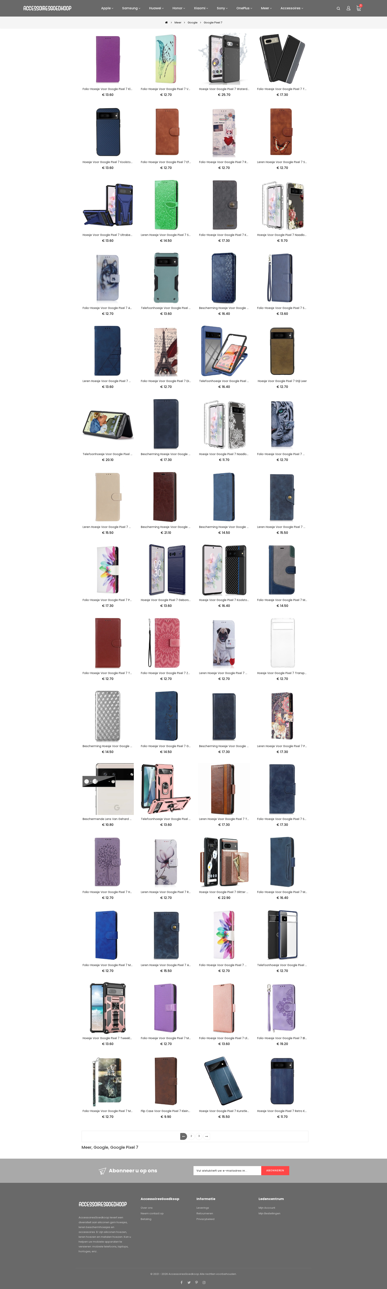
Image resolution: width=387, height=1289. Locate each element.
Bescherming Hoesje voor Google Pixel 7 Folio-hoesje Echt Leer (185, 527)
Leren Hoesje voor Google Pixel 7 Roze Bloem (172, 892)
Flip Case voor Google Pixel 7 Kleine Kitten (170, 1111)
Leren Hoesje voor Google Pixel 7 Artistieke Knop (174, 965)
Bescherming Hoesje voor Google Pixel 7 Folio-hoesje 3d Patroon (244, 308)
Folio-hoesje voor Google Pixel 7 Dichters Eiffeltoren (177, 381)
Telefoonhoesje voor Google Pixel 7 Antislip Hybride (176, 308)
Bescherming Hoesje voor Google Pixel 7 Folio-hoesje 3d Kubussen (129, 746)
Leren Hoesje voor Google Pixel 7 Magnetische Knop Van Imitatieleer (305, 527)
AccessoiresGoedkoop (184, 1274)
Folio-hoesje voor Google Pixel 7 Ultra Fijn (227, 1038)
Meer (178, 22)
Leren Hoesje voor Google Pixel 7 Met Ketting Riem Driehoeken (126, 381)
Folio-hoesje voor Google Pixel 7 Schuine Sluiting (291, 308)
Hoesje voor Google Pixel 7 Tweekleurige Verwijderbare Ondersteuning (132, 1038)
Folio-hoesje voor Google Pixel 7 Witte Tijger (288, 454)
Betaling (146, 1219)
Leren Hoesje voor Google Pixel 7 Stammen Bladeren (177, 235)
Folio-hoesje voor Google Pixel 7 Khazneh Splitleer (234, 235)
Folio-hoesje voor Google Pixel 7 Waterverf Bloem (234, 965)
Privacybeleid (205, 1219)
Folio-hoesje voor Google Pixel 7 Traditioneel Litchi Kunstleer (125, 673)
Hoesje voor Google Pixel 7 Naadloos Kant (228, 454)
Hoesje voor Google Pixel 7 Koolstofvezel (111, 162)
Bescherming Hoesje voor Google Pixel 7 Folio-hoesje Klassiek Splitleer (189, 454)
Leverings (203, 1208)
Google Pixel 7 (213, 22)
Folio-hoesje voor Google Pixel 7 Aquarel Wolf (114, 308)
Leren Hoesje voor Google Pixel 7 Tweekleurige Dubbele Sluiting (243, 819)
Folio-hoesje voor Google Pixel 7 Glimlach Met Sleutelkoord (182, 746)
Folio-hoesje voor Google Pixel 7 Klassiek (111, 89)
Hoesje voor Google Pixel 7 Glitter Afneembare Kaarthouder (241, 892)
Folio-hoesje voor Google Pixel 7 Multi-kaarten (289, 892)
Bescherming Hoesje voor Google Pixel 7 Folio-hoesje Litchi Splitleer (246, 746)
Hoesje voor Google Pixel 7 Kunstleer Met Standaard (235, 1111)
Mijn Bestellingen (269, 1213)
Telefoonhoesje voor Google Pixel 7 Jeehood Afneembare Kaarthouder (132, 454)
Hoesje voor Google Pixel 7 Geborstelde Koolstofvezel (178, 600)
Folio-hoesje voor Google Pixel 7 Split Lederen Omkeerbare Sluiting (303, 819)
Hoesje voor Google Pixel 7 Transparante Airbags (291, 673)
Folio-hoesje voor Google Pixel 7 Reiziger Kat (230, 162)
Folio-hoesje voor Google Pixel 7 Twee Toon (287, 89)
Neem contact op (152, 1213)
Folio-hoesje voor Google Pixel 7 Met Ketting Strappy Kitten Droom (129, 1111)
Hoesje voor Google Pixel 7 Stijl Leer (282, 381)
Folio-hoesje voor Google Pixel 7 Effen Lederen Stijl (176, 162)
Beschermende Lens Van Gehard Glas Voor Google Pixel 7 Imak (127, 819)
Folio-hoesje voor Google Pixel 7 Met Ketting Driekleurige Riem (300, 600)
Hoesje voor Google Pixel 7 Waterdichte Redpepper (235, 89)
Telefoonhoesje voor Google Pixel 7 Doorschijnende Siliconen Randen (305, 965)
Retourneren (205, 1213)
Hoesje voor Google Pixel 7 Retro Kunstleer (286, 1111)
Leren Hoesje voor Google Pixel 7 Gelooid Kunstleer (118, 527)
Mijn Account (267, 1208)
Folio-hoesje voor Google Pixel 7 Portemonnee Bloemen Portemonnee (132, 600)
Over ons (147, 1208)
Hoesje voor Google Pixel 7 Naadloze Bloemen (289, 235)
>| (206, 1136)
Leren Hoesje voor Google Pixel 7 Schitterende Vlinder (294, 162)
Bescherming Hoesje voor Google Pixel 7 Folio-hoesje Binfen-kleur (245, 527)
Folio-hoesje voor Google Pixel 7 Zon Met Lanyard (175, 673)
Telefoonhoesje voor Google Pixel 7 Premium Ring (176, 819)
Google (193, 22)
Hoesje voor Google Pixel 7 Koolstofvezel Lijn (230, 600)
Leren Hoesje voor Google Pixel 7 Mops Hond (230, 673)
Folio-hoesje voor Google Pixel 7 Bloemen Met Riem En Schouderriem (305, 1038)
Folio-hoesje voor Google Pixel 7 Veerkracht (171, 89)
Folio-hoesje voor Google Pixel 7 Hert (108, 892)
